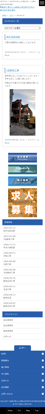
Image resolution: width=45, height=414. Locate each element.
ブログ (11, 15)
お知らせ (7, 336)
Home (10, 410)
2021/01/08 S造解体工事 (9, 237)
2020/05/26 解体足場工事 (9, 279)
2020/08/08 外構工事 (9, 262)
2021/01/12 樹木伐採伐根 (9, 229)
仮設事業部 (8, 320)
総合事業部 (8, 325)
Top (37, 410)
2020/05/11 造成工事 (9, 288)
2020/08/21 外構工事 (9, 254)
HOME (4, 15)
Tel (19, 410)
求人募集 (5, 374)
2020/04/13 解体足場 (9, 296)
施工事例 (5, 367)
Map (28, 410)
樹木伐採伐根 (13, 37)
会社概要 (5, 387)
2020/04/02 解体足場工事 (9, 304)
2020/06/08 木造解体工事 (9, 271)
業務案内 (5, 360)
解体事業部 (8, 331)
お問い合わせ (7, 394)
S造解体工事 (12, 70)
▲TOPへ (22, 348)
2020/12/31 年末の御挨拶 (9, 246)
